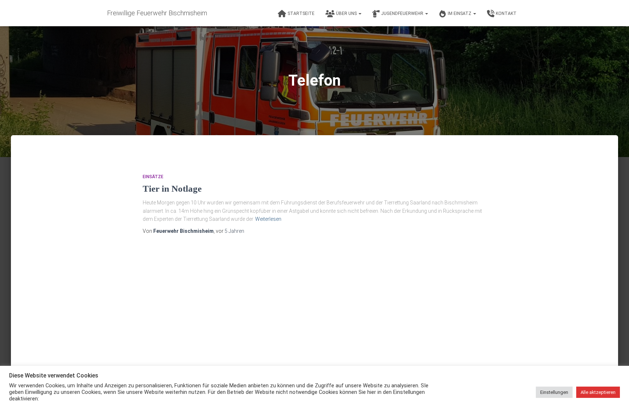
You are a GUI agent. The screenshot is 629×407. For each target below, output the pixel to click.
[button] (359, 13)
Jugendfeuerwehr (402, 13)
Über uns (347, 13)
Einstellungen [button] (554, 392)
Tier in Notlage (172, 188)
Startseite (301, 13)
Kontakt (506, 13)
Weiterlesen (268, 219)
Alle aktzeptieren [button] (598, 392)
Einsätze (153, 176)
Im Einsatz (460, 13)
